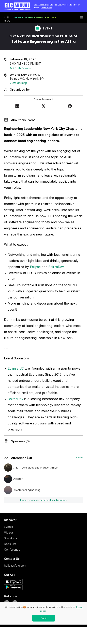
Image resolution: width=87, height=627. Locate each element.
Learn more (46, 7)
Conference (12, 549)
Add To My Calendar (20, 68)
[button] (17, 106)
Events (8, 526)
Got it (43, 618)
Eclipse (35, 267)
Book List (10, 544)
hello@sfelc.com (14, 565)
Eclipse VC (16, 368)
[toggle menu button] (81, 17)
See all (79, 457)
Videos (9, 532)
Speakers (10, 538)
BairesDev (56, 267)
